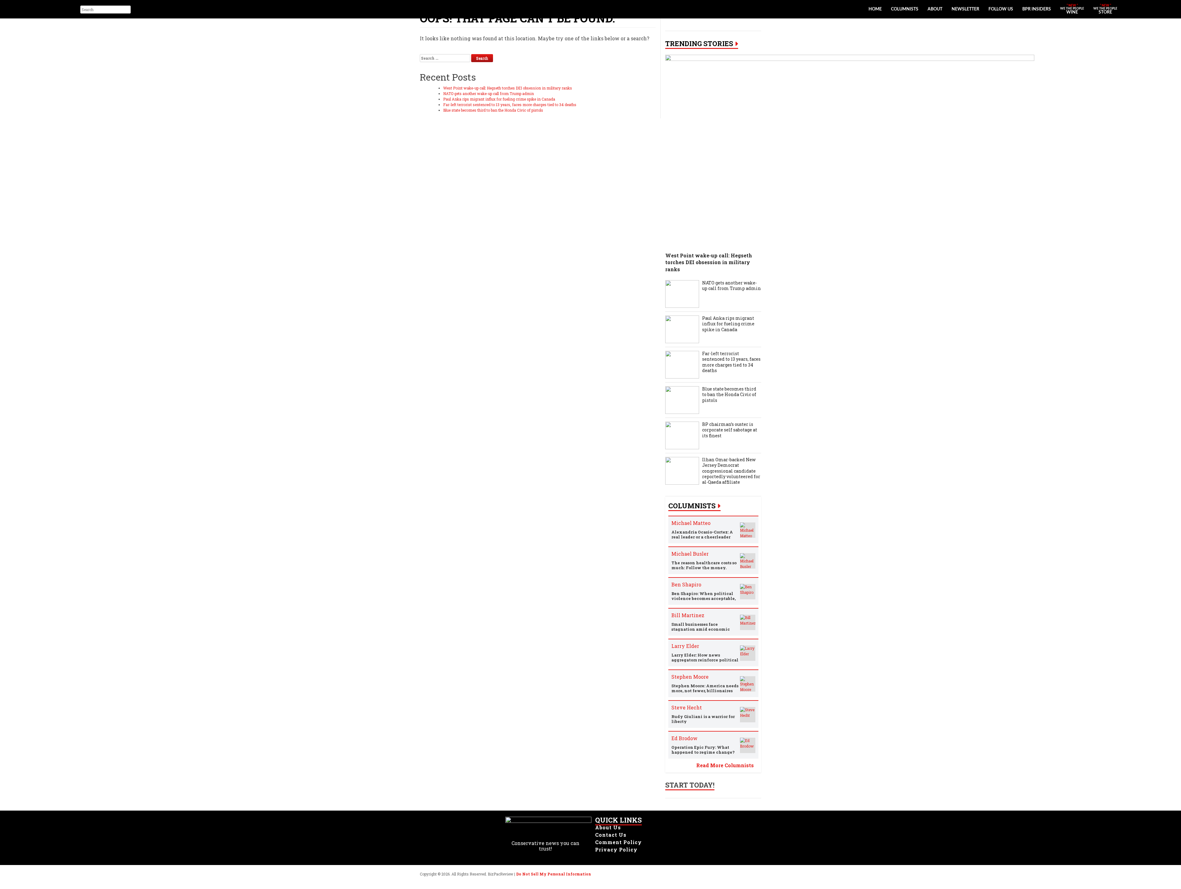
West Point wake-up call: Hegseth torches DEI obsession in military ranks (507, 87)
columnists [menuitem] (904, 9)
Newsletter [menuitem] (965, 9)
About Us (608, 827)
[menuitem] (1072, 9)
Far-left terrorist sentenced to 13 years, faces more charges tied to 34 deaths (509, 104)
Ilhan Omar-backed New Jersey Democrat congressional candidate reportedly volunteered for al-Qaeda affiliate (731, 471)
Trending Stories (699, 43)
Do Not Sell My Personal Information (553, 873)
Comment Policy (618, 842)
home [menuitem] (875, 9)
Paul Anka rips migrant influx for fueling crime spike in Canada (499, 99)
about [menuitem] (935, 9)
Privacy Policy (616, 849)
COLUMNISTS (692, 505)
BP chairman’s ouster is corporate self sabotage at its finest (729, 430)
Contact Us (610, 834)
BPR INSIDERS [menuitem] (1036, 9)
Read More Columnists (725, 765)
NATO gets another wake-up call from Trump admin (488, 93)
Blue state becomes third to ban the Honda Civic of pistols (493, 110)
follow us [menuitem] (1000, 9)
